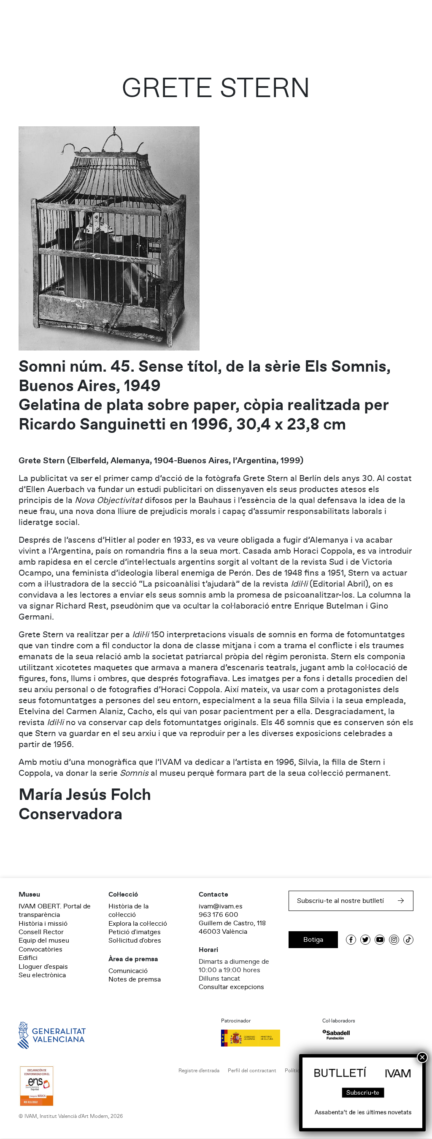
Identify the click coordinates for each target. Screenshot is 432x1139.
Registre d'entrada (198, 1071)
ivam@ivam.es (221, 906)
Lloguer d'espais (43, 966)
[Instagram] (394, 940)
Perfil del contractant (252, 1071)
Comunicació (128, 971)
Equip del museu (44, 940)
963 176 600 (218, 915)
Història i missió (43, 923)
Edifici (28, 958)
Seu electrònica (42, 975)
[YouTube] (380, 940)
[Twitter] (365, 940)
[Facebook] (351, 940)
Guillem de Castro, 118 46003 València (232, 927)
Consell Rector (41, 932)
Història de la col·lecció (128, 910)
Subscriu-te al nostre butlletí (340, 901)
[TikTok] (408, 940)
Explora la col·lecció (137, 923)
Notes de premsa (134, 979)
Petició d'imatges (134, 932)
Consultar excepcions (231, 987)
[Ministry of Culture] (266, 1038)
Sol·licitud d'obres (134, 940)
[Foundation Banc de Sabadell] (336, 1035)
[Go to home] (40, 1034)
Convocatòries (40, 949)
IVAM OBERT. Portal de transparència (55, 910)
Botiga (313, 939)
